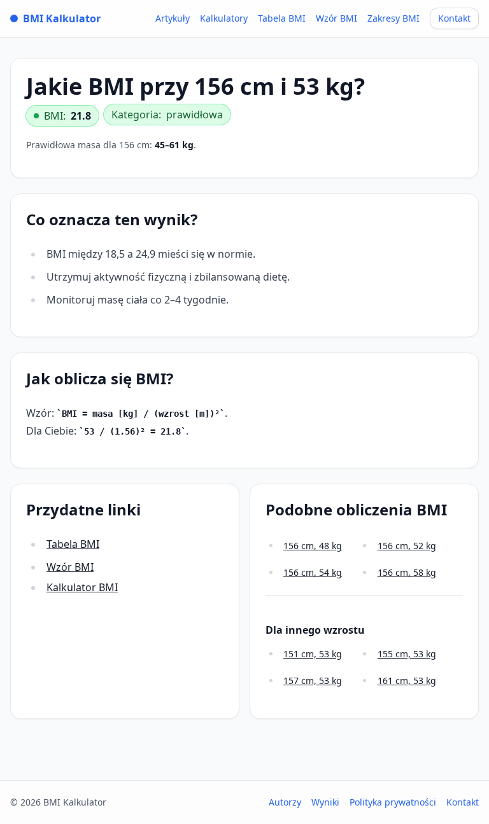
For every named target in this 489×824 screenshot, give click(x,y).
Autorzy (285, 802)
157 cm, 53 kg (312, 680)
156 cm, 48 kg (312, 546)
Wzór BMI (336, 18)
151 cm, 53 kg (312, 654)
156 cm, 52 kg (407, 546)
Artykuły (172, 18)
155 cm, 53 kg (407, 654)
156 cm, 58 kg (407, 572)
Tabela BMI (282, 18)
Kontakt (454, 18)
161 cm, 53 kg (407, 680)
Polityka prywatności (393, 802)
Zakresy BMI (393, 18)
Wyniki (325, 802)
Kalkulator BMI (82, 587)
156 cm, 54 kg (312, 572)
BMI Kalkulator (62, 18)
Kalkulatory (224, 18)
